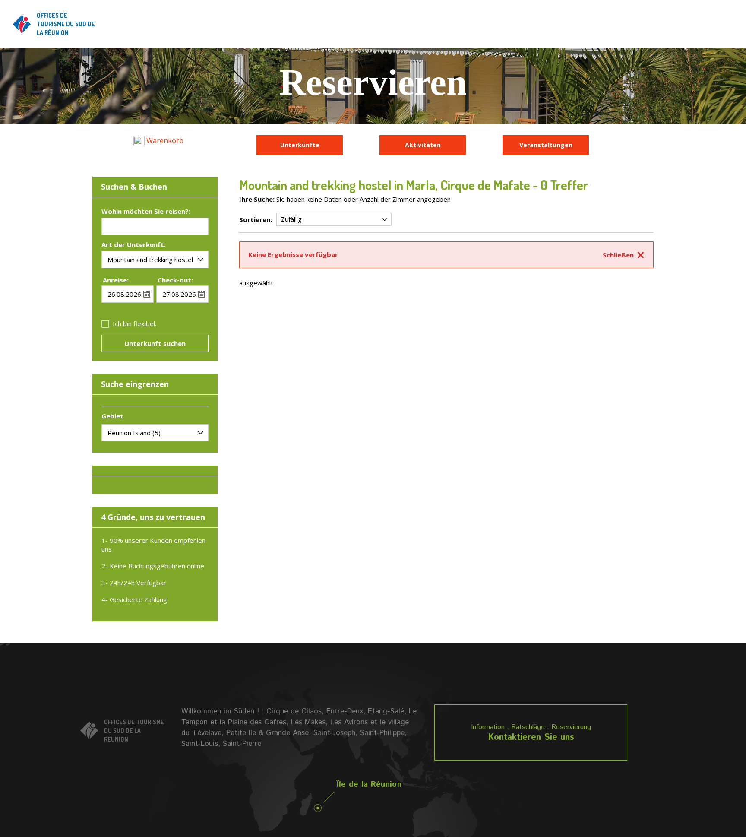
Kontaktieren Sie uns (531, 737)
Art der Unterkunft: (133, 245)
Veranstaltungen (545, 145)
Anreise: (116, 280)
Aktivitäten (423, 145)
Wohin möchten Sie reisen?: (145, 212)
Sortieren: (255, 219)
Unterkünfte (299, 145)
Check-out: (175, 280)
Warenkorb (164, 140)
